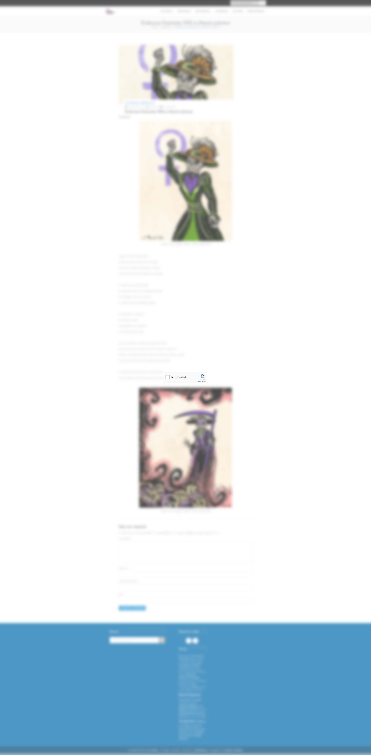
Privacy (199, 381)
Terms (204, 381)
